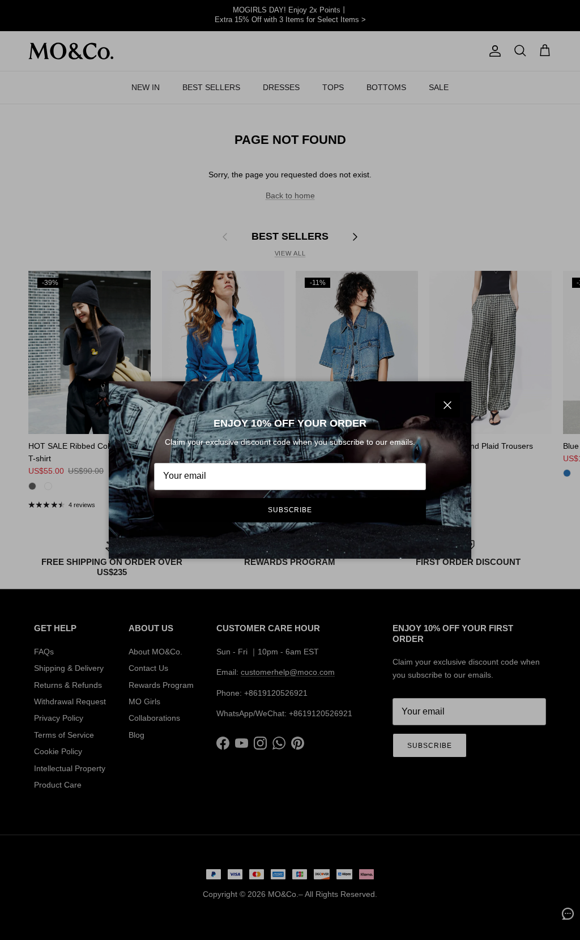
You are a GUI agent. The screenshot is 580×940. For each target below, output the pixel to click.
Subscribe (290, 510)
